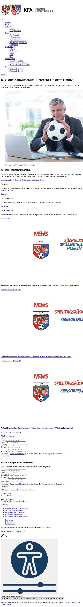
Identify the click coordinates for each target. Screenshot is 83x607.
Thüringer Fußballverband (14, 510)
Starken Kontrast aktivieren (10, 598)
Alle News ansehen (7, 436)
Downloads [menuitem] (9, 67)
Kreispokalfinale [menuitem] (15, 31)
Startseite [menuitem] (8, 23)
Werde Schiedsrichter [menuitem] (17, 61)
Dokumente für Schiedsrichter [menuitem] (20, 65)
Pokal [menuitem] (11, 55)
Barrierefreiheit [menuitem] (10, 524)
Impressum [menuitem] (9, 520)
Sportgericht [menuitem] (14, 45)
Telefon (3, 447)
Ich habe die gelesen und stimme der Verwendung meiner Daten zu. (31, 454)
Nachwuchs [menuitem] (14, 51)
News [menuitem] (7, 27)
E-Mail (3, 445)
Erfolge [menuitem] (12, 29)
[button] (2, 19)
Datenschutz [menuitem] (9, 522)
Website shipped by (13, 531)
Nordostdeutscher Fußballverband (16, 508)
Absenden (5, 456)
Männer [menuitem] (12, 49)
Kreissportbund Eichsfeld (13, 514)
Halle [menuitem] (11, 57)
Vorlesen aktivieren (57, 598)
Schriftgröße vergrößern (28, 598)
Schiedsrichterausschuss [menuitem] (18, 41)
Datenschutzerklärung (17, 454)
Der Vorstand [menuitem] (14, 35)
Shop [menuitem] (7, 25)
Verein (3, 442)
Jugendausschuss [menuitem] (15, 39)
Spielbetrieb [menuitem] (9, 47)
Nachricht (4, 452)
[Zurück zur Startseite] (27, 17)
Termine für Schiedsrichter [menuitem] (19, 63)
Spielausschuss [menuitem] (15, 37)
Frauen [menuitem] (12, 53)
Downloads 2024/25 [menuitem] (16, 71)
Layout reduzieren (43, 598)
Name (3, 440)
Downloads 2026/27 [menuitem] (16, 69)
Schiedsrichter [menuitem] (10, 59)
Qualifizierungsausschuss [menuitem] (18, 43)
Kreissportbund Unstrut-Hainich (16, 516)
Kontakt (3, 75)
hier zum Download (45, 527)
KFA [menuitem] (7, 33)
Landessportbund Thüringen (15, 512)
